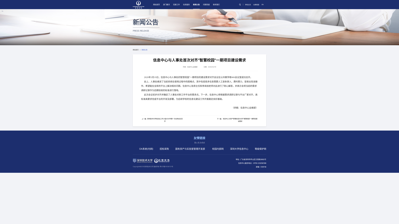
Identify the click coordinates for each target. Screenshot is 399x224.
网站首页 (156, 5)
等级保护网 (250, 148)
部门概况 (166, 5)
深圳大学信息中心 (229, 148)
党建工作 (176, 5)
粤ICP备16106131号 (166, 166)
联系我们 (216, 5)
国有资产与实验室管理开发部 (180, 148)
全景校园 (256, 4)
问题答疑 (206, 5)
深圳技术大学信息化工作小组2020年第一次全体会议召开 (165, 120)
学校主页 (248, 4)
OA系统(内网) (136, 148)
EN (263, 4)
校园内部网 (207, 148)
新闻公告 (196, 5)
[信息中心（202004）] (138, 5)
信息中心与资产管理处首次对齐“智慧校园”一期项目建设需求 (240, 120)
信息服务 (186, 5)
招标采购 (154, 148)
